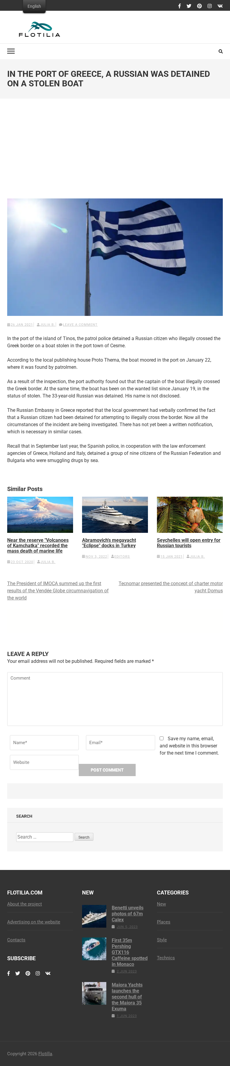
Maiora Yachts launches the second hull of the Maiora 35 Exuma (127, 997)
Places (163, 922)
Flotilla (45, 1053)
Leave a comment (80, 325)
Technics (166, 958)
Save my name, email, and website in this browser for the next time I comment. (189, 746)
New (161, 904)
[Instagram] (210, 6)
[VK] (220, 6)
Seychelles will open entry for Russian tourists (188, 543)
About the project (24, 904)
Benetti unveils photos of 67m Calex (127, 914)
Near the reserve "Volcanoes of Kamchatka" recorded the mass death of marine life (38, 546)
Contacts (16, 940)
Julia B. (47, 325)
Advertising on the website (33, 922)
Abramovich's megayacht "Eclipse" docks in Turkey (109, 543)
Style (162, 940)
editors (122, 557)
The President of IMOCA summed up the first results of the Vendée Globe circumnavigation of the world (58, 591)
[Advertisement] (115, 153)
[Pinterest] (199, 6)
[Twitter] (189, 6)
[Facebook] (179, 6)
